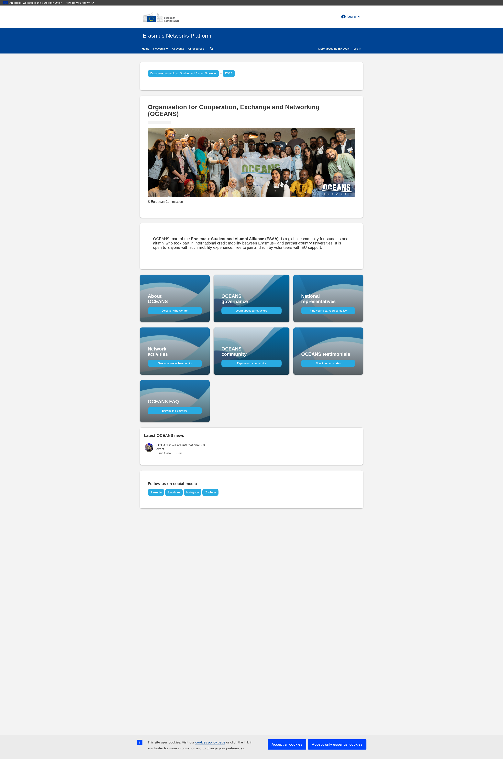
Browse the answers (174, 410)
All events (178, 48)
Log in (357, 48)
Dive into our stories (328, 363)
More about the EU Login (334, 48)
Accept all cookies (287, 744)
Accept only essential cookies (337, 744)
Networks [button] (159, 48)
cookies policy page (210, 742)
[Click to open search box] (212, 48)
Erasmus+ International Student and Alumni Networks (183, 73)
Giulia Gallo (163, 453)
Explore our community (251, 363)
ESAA (228, 73)
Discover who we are (175, 310)
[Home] (161, 17)
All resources (196, 48)
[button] (351, 16)
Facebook (174, 492)
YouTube (210, 492)
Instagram (192, 492)
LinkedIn (156, 492)
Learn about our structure (251, 310)
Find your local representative (328, 310)
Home (145, 48)
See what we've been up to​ (175, 363)
